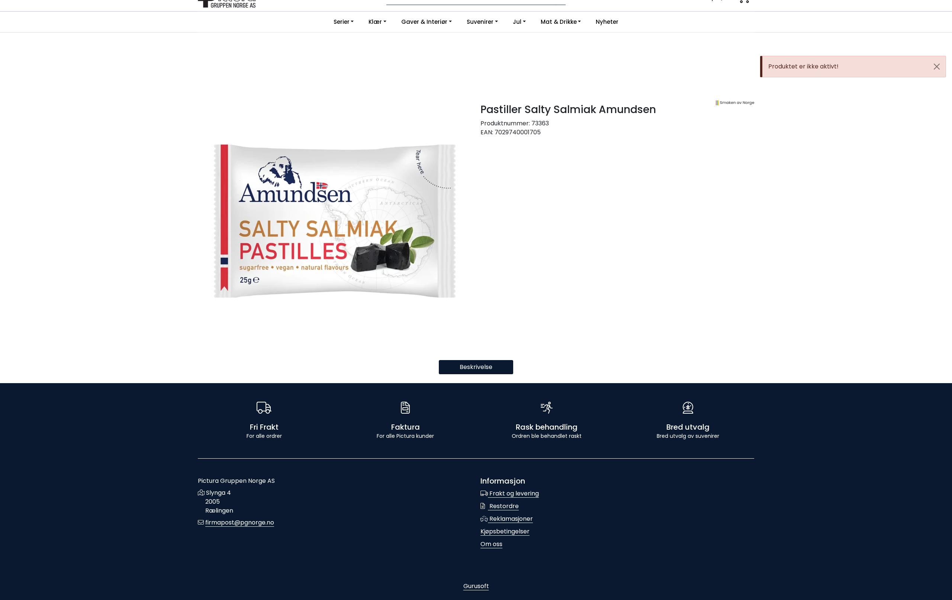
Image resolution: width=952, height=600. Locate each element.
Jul (517, 22)
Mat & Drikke (559, 22)
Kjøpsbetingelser (505, 531)
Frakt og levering (513, 493)
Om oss (491, 544)
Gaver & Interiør (424, 22)
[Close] (937, 66)
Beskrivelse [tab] (476, 367)
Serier (342, 22)
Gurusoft (476, 586)
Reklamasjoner (510, 518)
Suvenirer (480, 22)
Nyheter (607, 22)
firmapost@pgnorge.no (239, 522)
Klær (375, 22)
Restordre (503, 506)
